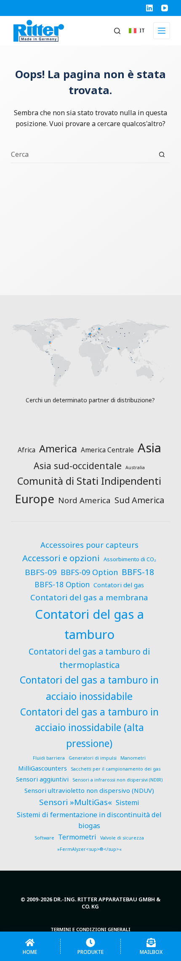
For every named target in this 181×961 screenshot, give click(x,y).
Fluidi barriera (49, 758)
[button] (137, 30)
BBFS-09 (41, 572)
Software (44, 838)
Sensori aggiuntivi (42, 779)
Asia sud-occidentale (78, 465)
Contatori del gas (118, 585)
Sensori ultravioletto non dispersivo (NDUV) (89, 790)
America (58, 448)
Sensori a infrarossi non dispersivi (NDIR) (117, 780)
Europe (34, 499)
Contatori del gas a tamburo (89, 624)
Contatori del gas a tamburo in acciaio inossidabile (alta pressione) (89, 727)
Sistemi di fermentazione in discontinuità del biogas (89, 820)
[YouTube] (164, 8)
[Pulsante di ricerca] (162, 154)
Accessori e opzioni (61, 558)
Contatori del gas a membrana (89, 597)
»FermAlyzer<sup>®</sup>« (89, 849)
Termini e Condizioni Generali (90, 929)
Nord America (84, 500)
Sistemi (127, 802)
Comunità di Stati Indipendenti (89, 481)
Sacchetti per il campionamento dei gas (115, 769)
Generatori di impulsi (93, 758)
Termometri (77, 837)
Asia (149, 447)
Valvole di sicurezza (122, 838)
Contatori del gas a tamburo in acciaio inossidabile (89, 687)
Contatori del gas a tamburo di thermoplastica (89, 658)
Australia (135, 467)
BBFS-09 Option (89, 572)
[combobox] (82, 154)
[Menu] (161, 30)
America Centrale (107, 449)
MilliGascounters (42, 768)
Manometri (133, 758)
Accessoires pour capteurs (89, 544)
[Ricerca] (117, 31)
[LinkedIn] (149, 8)
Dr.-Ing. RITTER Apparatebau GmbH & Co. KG (106, 902)
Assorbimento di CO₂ (130, 559)
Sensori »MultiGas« (75, 802)
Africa (26, 449)
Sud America (139, 500)
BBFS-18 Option (62, 584)
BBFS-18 (138, 572)
